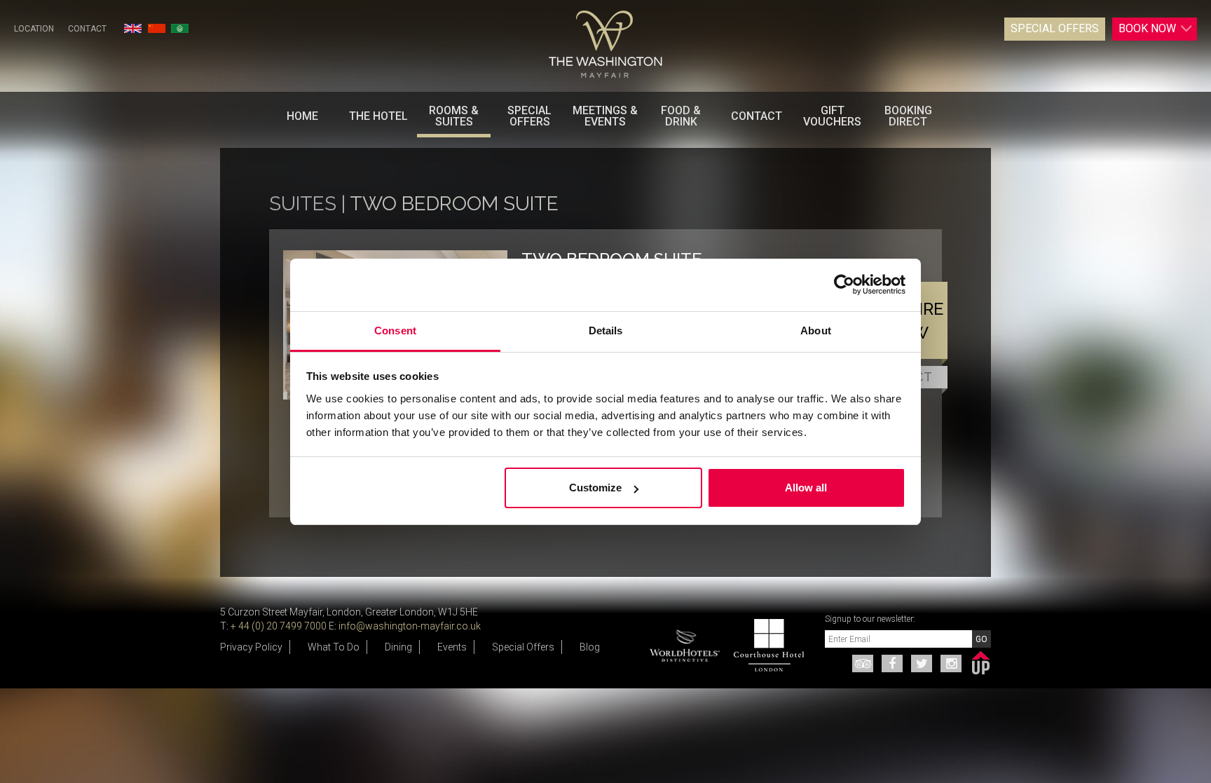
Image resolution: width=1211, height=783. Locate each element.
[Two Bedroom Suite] (605, 45)
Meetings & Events (605, 116)
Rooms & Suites (454, 116)
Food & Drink (681, 116)
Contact (87, 29)
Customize (595, 487)
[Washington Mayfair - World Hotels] (685, 640)
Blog (590, 647)
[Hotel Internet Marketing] (980, 660)
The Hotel (378, 116)
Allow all (806, 487)
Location (34, 29)
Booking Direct (908, 116)
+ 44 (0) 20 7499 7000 (279, 626)
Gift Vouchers (832, 116)
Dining (398, 647)
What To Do (334, 647)
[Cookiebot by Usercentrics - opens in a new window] (844, 284)
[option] (765, 645)
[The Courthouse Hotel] (762, 645)
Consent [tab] (395, 330)
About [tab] (815, 330)
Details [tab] (606, 330)
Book (1147, 28)
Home (302, 116)
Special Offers (1055, 28)
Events (452, 647)
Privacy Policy (251, 647)
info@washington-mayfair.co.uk (409, 626)
